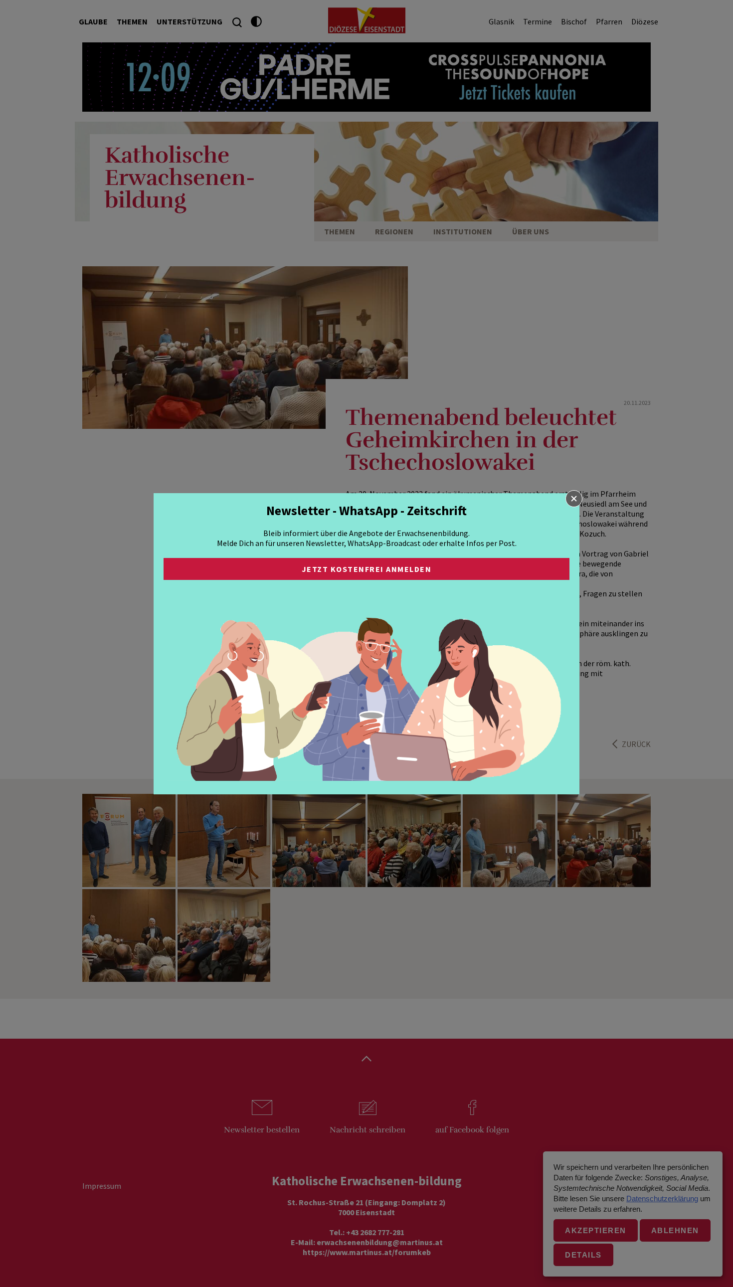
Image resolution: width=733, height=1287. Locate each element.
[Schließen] (573, 498)
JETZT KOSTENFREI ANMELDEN (367, 569)
